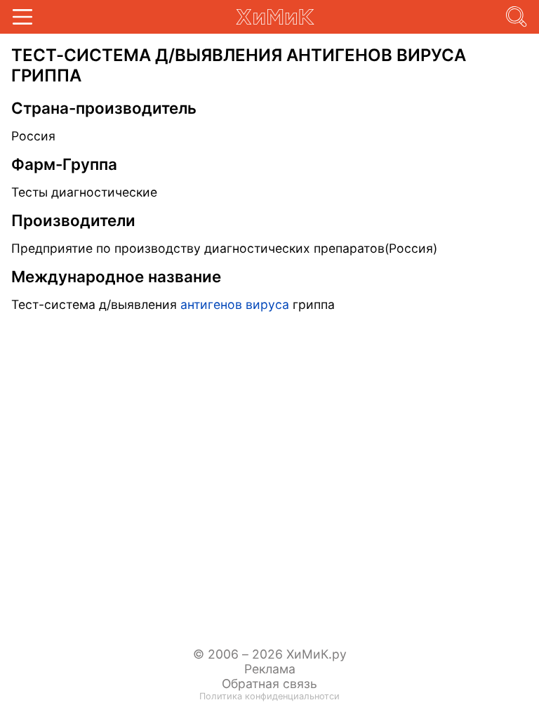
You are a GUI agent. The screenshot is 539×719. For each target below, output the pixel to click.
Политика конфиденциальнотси (269, 696)
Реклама (269, 668)
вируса (267, 304)
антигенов (211, 304)
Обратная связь (269, 683)
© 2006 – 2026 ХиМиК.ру (270, 654)
